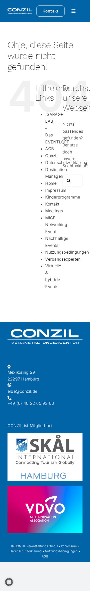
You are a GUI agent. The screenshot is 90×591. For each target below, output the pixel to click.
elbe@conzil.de (22, 391)
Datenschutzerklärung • (27, 551)
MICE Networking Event (56, 224)
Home (50, 183)
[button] (9, 582)
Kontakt (52, 204)
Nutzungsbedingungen (67, 252)
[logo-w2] (20, 10)
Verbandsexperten (62, 259)
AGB (49, 148)
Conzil (51, 155)
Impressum (55, 190)
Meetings (54, 210)
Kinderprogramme (62, 197)
